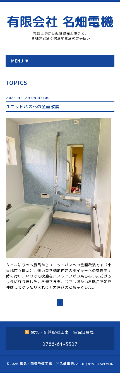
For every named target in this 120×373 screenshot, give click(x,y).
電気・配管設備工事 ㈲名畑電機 (47, 363)
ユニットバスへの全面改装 (32, 107)
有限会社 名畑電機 (60, 21)
